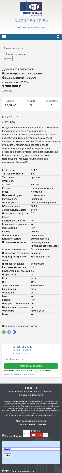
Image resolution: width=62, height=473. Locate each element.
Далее (7, 58)
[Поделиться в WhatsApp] (4, 332)
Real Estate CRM (37, 424)
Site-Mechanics (33, 391)
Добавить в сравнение (16, 54)
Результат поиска (13, 48)
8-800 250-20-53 (31, 21)
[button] (31, 27)
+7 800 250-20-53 (22, 353)
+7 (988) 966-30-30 (22, 350)
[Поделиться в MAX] (14, 332)
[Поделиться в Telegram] (9, 332)
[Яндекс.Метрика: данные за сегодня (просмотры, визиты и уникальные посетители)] (12, 436)
